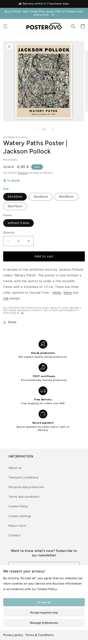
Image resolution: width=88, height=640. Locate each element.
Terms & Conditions (39, 635)
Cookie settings (20, 516)
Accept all (44, 602)
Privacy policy (13, 635)
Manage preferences (44, 622)
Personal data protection (26, 487)
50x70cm (15, 206)
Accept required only (44, 612)
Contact (14, 535)
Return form (17, 526)
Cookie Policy (18, 506)
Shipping (23, 172)
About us (15, 468)
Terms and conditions (24, 497)
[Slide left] (34, 129)
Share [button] (12, 322)
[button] (5, 26)
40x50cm (66, 196)
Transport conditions (24, 477)
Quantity (9, 232)
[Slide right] (53, 129)
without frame (18, 223)
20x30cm (15, 196)
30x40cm (40, 196)
